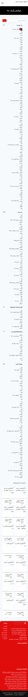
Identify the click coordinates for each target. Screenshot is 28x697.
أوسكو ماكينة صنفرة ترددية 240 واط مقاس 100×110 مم (14, 651)
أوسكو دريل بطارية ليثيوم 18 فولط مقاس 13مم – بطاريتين (14, 647)
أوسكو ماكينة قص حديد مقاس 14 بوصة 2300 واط (14, 658)
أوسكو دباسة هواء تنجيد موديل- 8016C (13, 655)
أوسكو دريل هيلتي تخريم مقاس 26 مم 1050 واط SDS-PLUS (14, 664)
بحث (4, 20)
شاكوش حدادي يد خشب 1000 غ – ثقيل (20, 520)
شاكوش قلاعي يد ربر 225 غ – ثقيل (20, 557)
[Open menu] (2, 3)
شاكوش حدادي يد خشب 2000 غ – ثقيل (20, 502)
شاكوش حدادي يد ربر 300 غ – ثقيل (20, 613)
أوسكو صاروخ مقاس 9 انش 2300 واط (13, 661)
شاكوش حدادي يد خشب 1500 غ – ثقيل (8, 502)
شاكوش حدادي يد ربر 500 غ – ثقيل (8, 595)
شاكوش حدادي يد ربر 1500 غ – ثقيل (8, 576)
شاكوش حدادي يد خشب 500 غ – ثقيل (8, 520)
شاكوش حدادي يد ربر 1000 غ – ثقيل (20, 595)
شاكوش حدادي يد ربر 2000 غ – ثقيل (20, 576)
